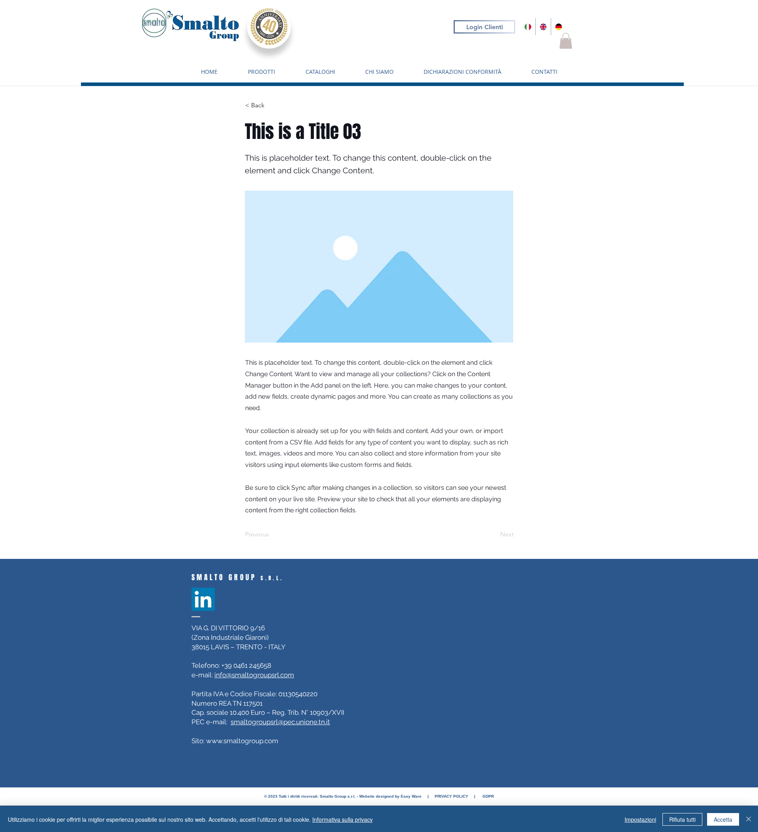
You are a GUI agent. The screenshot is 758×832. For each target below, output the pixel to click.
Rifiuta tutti (682, 819)
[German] (558, 26)
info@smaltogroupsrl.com (254, 675)
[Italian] (527, 26)
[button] (565, 41)
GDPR (488, 796)
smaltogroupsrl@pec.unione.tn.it (280, 722)
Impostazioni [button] (640, 819)
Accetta (723, 819)
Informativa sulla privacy (342, 819)
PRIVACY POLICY (450, 796)
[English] (543, 26)
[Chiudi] (748, 819)
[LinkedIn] (203, 599)
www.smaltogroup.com (242, 741)
